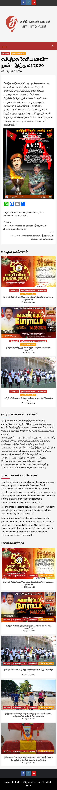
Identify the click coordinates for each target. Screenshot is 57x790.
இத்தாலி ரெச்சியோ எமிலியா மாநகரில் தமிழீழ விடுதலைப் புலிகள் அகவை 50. (28, 298)
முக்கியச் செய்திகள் (18, 53)
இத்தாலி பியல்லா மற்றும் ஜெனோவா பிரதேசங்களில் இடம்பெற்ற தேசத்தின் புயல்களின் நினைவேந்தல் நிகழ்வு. (28, 758)
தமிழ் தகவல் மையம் (28, 290)
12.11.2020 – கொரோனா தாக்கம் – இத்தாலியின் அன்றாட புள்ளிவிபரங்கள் (25, 225)
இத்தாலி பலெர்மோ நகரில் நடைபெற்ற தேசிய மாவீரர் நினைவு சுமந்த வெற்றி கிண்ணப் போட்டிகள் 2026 (28, 714)
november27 (32, 212)
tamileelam (8, 215)
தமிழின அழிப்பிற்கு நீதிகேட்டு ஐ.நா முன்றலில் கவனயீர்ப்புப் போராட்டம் (28, 348)
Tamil (41, 212)
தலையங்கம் (42, 290)
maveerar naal (20, 212)
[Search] (52, 46)
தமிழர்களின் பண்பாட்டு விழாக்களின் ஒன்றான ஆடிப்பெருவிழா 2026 (28, 399)
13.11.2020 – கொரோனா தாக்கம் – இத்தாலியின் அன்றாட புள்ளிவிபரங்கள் (32, 235)
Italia (11, 212)
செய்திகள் (5, 53)
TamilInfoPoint (20, 215)
